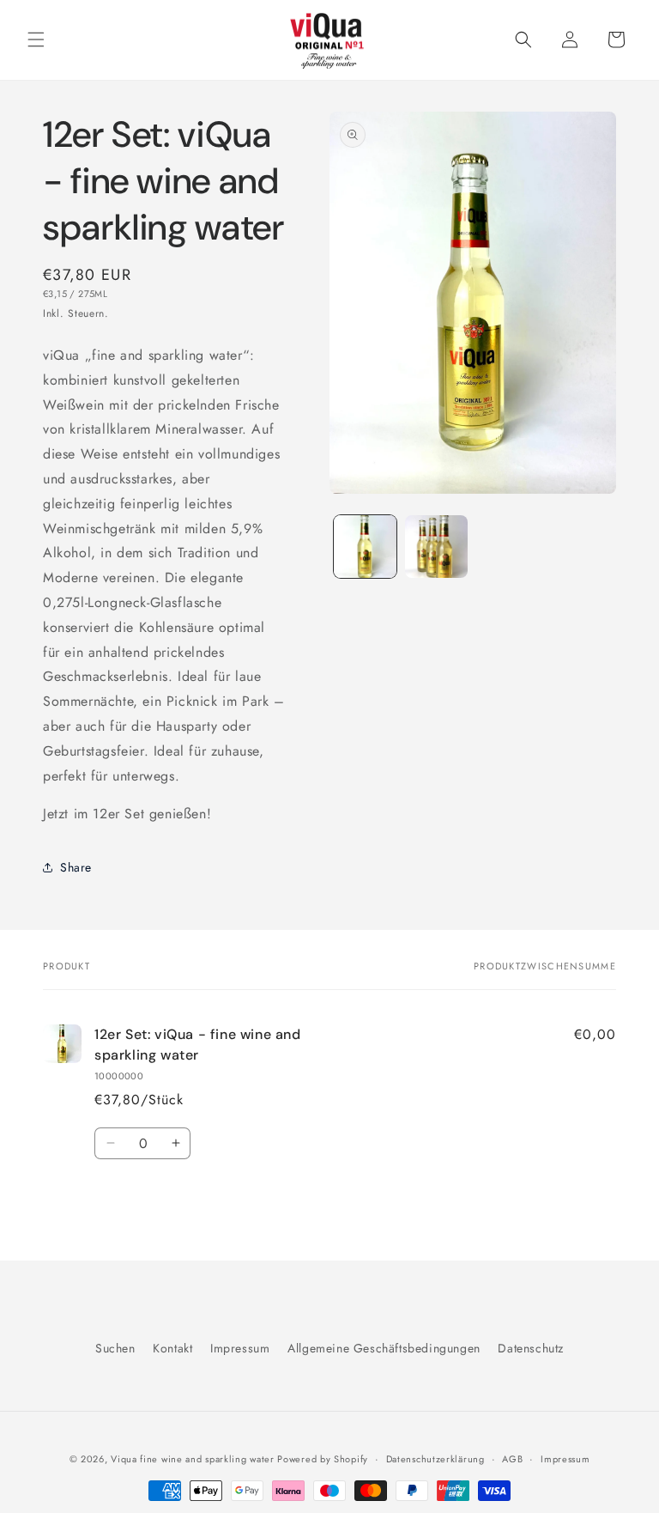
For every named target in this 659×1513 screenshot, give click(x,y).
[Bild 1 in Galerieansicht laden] (365, 546)
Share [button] (76, 867)
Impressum (239, 1348)
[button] (36, 39)
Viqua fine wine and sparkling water (194, 1459)
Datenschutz (531, 1348)
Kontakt (172, 1348)
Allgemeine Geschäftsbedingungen (384, 1348)
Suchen (115, 1348)
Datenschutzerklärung (435, 1459)
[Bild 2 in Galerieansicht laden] (436, 546)
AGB (512, 1459)
